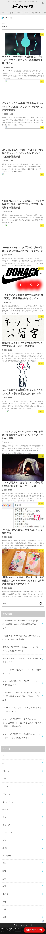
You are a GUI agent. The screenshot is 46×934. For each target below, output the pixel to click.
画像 (4, 902)
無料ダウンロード (33, 930)
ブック (5, 840)
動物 (4, 871)
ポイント (6, 848)
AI (3, 756)
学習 (4, 886)
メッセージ (7, 855)
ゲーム (5, 809)
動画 (4, 879)
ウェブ (5, 786)
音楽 (11, 13)
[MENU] (2, 3)
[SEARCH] (43, 3)
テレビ (5, 817)
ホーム (4, 13)
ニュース (6, 825)
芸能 (4, 909)
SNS (26, 13)
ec (3, 763)
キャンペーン (8, 802)
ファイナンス (36, 13)
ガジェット (7, 794)
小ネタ (5, 894)
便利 (4, 863)
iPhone (19, 13)
